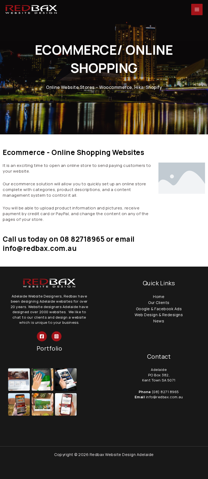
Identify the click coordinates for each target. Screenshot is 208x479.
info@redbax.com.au (164, 396)
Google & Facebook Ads (159, 308)
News (158, 320)
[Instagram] (56, 336)
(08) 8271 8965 (165, 391)
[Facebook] (42, 336)
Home (158, 296)
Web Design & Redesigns (159, 314)
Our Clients (159, 302)
